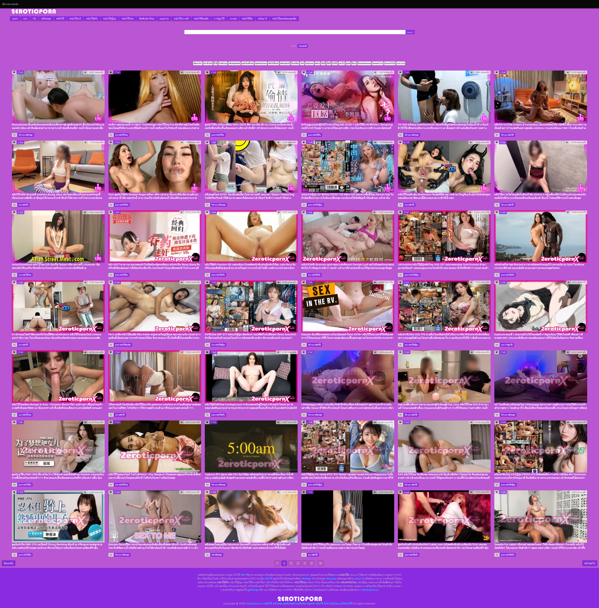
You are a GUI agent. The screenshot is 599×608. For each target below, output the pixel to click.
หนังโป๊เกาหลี (181, 18)
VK (34, 18)
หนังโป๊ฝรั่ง (92, 18)
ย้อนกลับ (8, 563)
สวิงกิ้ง (334, 63)
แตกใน (342, 63)
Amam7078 (390, 63)
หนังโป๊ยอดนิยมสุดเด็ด (284, 18)
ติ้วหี (215, 63)
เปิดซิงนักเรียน (146, 18)
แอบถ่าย (164, 18)
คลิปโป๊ (60, 18)
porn (15, 18)
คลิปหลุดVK (285, 63)
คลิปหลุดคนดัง (234, 63)
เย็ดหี (329, 63)
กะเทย (233, 18)
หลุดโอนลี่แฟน (248, 63)
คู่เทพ (348, 63)
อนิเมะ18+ (197, 63)
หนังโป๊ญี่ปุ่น (109, 18)
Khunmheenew (364, 63)
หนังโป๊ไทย (128, 18)
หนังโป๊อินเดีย (201, 18)
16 (320, 563)
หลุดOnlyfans (261, 63)
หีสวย (354, 63)
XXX (243, 574)
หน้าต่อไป (589, 563)
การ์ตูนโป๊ (219, 18)
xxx (25, 18)
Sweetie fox (377, 63)
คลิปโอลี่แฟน (273, 63)
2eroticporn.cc (370, 589)
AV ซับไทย (207, 63)
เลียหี (323, 63)
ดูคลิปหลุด (253, 589)
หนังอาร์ (262, 18)
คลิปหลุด (46, 18)
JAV (302, 63)
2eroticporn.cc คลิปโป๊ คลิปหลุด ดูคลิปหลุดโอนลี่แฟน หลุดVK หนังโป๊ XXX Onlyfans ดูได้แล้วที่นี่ (299, 603)
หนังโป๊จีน (247, 18)
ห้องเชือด (295, 63)
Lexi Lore (401, 63)
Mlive (317, 63)
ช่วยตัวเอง (223, 63)
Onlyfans (309, 63)
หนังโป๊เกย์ (75, 18)
